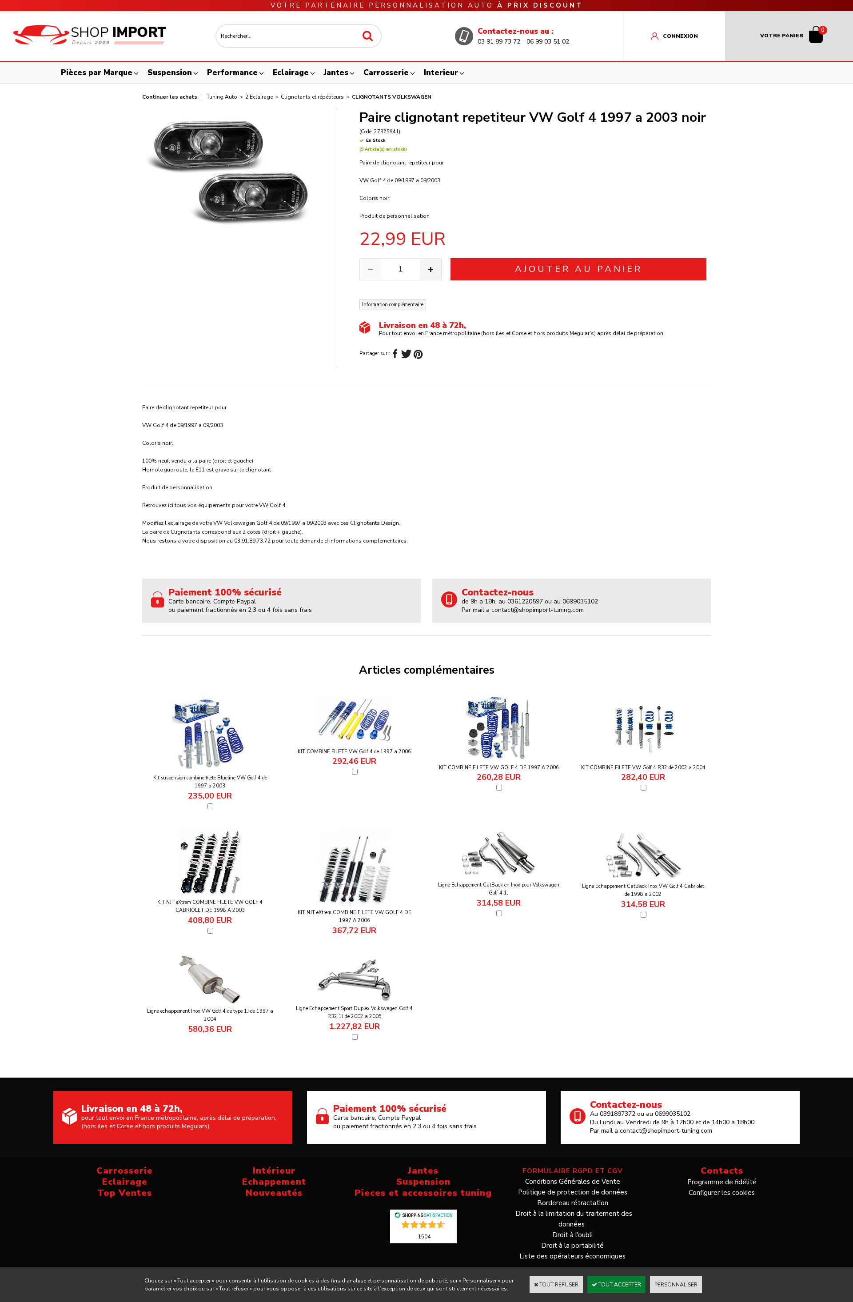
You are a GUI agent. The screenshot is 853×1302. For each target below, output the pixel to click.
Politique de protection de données (572, 1192)
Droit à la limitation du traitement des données (573, 1219)
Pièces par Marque (96, 73)
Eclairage (291, 73)
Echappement (274, 1182)
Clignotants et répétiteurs (312, 96)
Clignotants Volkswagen (391, 96)
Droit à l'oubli (572, 1234)
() (424, 1236)
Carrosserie (386, 73)
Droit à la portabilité (572, 1245)
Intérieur (274, 1171)
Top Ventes (124, 1193)
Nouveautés (274, 1193)
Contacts (722, 1171)
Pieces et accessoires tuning (423, 1193)
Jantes (336, 73)
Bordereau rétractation (572, 1202)
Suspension (169, 73)
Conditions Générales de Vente (572, 1181)
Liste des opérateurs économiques (572, 1256)
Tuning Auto (222, 96)
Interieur (441, 73)
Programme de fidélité (722, 1182)
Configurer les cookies (722, 1192)
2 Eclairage (259, 96)
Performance (232, 73)
